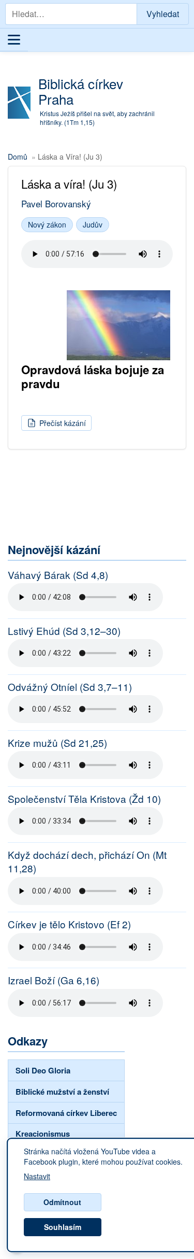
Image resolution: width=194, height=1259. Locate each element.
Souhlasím (62, 1227)
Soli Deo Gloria (43, 1070)
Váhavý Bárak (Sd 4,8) (58, 575)
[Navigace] (14, 40)
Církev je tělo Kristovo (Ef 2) (69, 924)
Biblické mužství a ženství (62, 1091)
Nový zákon (47, 224)
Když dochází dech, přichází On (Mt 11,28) (87, 861)
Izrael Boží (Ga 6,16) (53, 980)
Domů (17, 156)
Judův (92, 224)
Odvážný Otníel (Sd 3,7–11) (70, 687)
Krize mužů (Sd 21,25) (57, 742)
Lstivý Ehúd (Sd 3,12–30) (64, 631)
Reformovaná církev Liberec (66, 1113)
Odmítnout (62, 1202)
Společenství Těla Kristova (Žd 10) (84, 798)
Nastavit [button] (37, 1176)
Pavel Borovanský (56, 203)
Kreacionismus (43, 1133)
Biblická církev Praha (80, 91)
